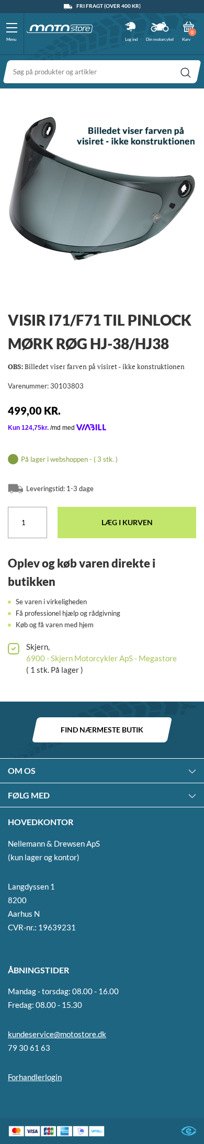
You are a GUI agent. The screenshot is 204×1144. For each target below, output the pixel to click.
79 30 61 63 (29, 1047)
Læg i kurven (127, 522)
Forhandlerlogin (35, 1077)
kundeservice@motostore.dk (57, 1034)
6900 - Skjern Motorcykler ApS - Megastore (101, 658)
